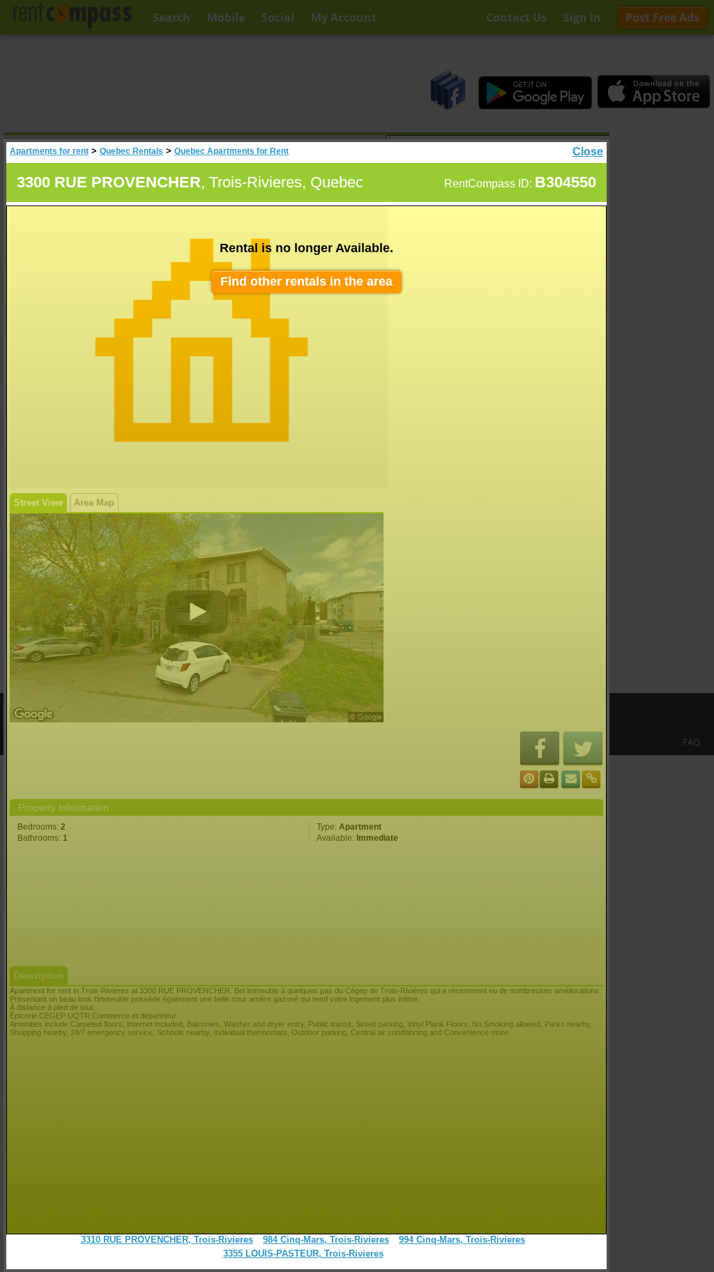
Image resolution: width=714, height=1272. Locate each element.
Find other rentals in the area (306, 281)
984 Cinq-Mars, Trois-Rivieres (326, 1239)
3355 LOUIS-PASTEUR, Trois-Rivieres (303, 1253)
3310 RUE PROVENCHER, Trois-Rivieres (167, 1239)
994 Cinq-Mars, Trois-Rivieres (462, 1239)
